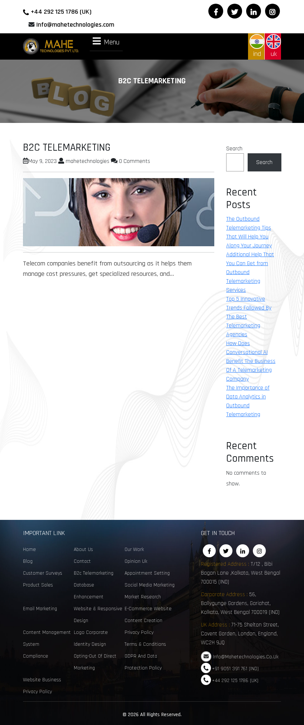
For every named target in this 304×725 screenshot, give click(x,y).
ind (257, 54)
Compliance (35, 656)
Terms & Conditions (145, 644)
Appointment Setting (147, 573)
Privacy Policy (139, 632)
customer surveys (42, 573)
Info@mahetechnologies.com (75, 24)
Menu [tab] (112, 42)
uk (274, 54)
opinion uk (136, 561)
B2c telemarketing (93, 573)
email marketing (40, 608)
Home (29, 549)
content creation (143, 620)
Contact (82, 561)
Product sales (38, 585)
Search (234, 149)
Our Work (134, 549)
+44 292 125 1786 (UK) (61, 11)
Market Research (143, 597)
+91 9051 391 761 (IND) (235, 668)
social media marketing (150, 585)
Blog (28, 561)
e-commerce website (148, 608)
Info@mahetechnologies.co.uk (245, 657)
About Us (83, 549)
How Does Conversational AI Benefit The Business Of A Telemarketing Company (250, 361)
